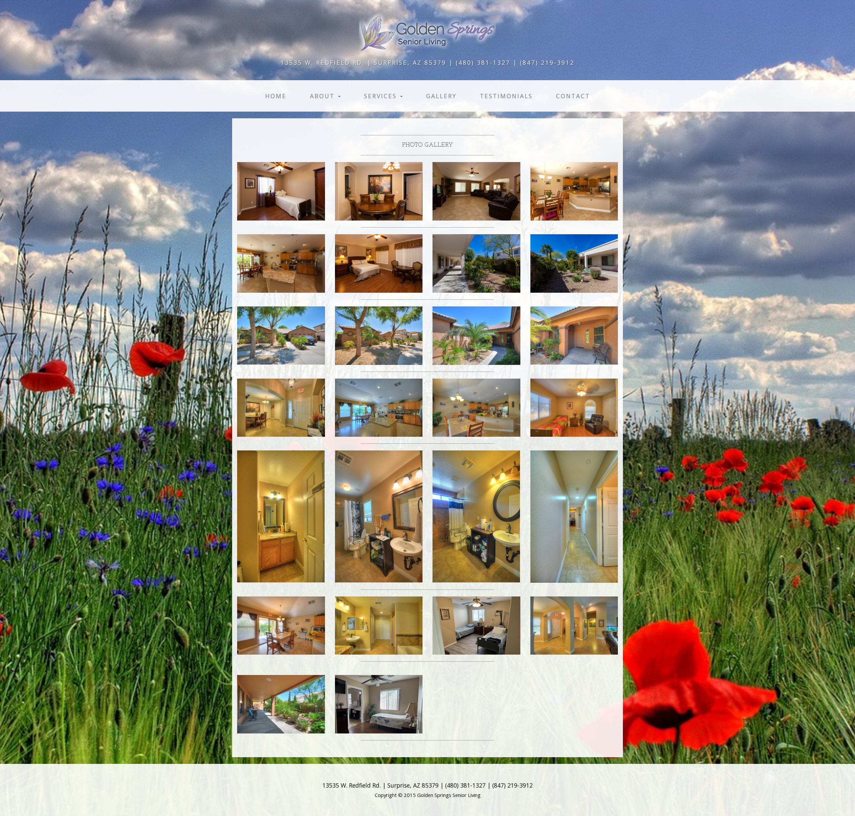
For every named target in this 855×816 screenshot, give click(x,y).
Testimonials (506, 96)
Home (276, 96)
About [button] (323, 96)
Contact (573, 96)
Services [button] (381, 96)
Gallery (441, 96)
